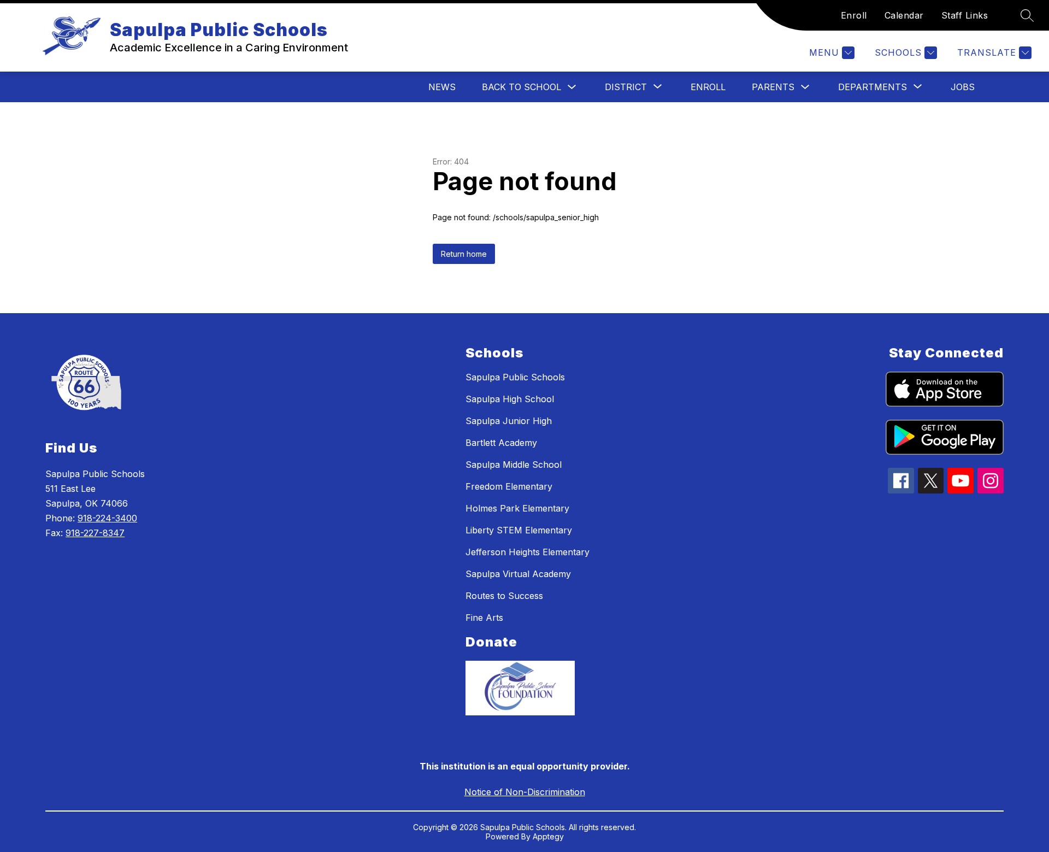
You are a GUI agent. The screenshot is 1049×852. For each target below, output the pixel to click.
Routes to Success (504, 595)
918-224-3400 (107, 518)
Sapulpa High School (509, 398)
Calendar (904, 15)
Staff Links (964, 15)
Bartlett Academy (501, 442)
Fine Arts (484, 617)
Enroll (854, 15)
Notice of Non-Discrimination (524, 791)
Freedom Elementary (508, 486)
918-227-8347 (95, 532)
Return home (464, 253)
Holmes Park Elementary (517, 508)
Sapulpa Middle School (513, 464)
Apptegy (548, 836)
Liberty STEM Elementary (518, 530)
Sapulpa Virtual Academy (518, 573)
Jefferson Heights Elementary (527, 552)
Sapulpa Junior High (508, 420)
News (442, 86)
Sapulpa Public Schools (515, 377)
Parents (773, 86)
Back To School (521, 86)
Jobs (963, 86)
